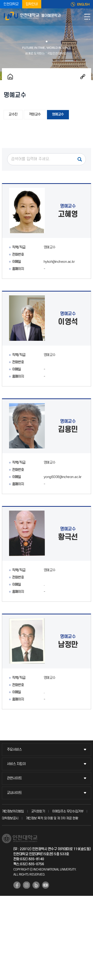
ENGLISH (83, 4)
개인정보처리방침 (13, 811)
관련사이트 (14, 778)
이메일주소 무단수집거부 (67, 811)
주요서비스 (14, 750)
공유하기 (83, 77)
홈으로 (10, 76)
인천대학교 (11, 4)
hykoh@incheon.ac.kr (59, 262)
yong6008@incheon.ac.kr (63, 477)
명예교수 (58, 114)
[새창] (17, 885)
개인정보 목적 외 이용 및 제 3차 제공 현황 (52, 818)
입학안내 (32, 4)
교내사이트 (14, 793)
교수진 (13, 114)
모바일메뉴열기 (87, 16)
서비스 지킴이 (16, 764)
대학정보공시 (10, 818)
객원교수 (35, 114)
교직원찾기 (38, 811)
